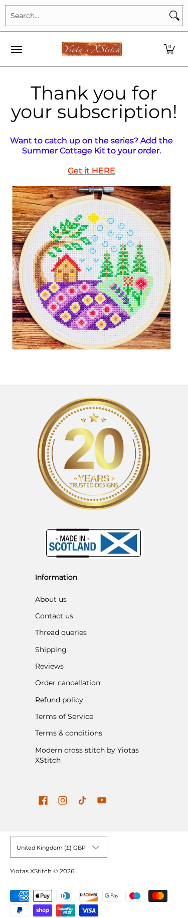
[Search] (174, 16)
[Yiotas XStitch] (92, 49)
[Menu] (16, 49)
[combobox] (86, 16)
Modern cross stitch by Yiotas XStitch (87, 755)
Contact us (54, 615)
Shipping (51, 649)
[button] (169, 49)
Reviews (49, 666)
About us (51, 599)
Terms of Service (64, 716)
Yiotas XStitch (31, 871)
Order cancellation (67, 682)
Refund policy (59, 699)
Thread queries (61, 632)
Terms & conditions (68, 733)
